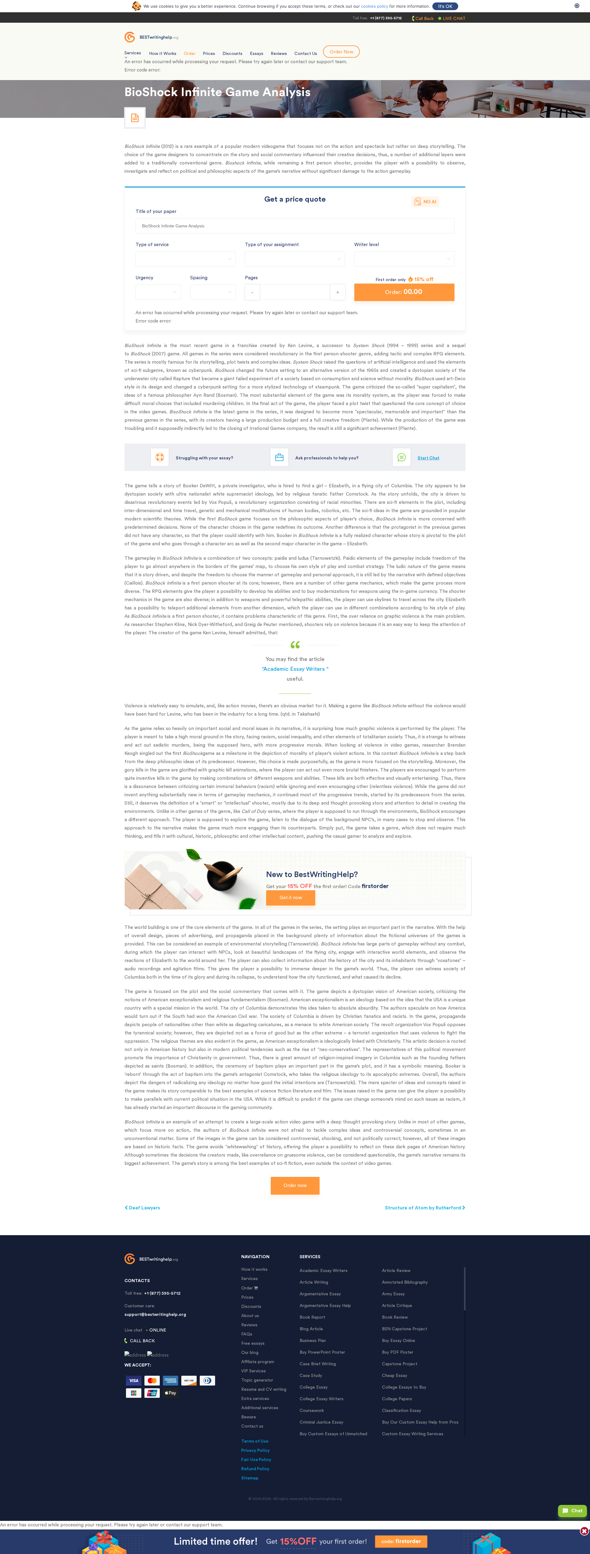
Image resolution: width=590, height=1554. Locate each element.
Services (249, 1279)
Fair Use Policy (256, 1460)
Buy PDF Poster (397, 1352)
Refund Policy (255, 1469)
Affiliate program (257, 1362)
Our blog (249, 1353)
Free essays (253, 1343)
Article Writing (314, 1282)
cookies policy (374, 6)
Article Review (396, 1271)
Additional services (259, 1408)
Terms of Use (254, 1441)
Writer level (366, 244)
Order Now (341, 52)
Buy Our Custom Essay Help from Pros (420, 1422)
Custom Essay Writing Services (412, 1434)
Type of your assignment (272, 244)
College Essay (314, 1387)
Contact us (252, 1426)
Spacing (198, 278)
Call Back (424, 19)
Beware (248, 1417)
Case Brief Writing (318, 1364)
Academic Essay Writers (324, 1271)
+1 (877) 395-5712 (386, 18)
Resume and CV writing (263, 1389)
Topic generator (257, 1380)
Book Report (312, 1317)
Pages (251, 278)
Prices (209, 54)
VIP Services (253, 1371)
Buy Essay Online (398, 1341)
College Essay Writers (322, 1399)
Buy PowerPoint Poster (322, 1352)
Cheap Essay (394, 1376)
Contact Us (305, 54)
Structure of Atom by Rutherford (423, 1208)
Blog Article (311, 1329)
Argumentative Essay (320, 1294)
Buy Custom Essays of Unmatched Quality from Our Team (333, 1434)
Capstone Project (399, 1364)
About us (250, 1316)
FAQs (246, 1334)
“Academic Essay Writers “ (295, 669)
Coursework (312, 1411)
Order (189, 54)
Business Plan (313, 1341)
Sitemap (249, 1478)
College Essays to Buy (404, 1387)
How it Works (162, 54)
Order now (295, 1185)
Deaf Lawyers (144, 1208)
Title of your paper (156, 211)
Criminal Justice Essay (321, 1422)
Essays (256, 54)
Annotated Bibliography (405, 1282)
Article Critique (397, 1306)
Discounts (232, 54)
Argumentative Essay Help (325, 1306)
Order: (403, 291)
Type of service (152, 244)
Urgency (144, 278)
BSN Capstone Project (404, 1329)
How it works (254, 1269)
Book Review (395, 1317)
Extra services (255, 1399)
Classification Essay (401, 1411)
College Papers (397, 1399)
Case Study (311, 1376)
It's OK (445, 6)
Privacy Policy (255, 1450)
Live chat (454, 19)
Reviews (279, 54)
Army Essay (393, 1294)
